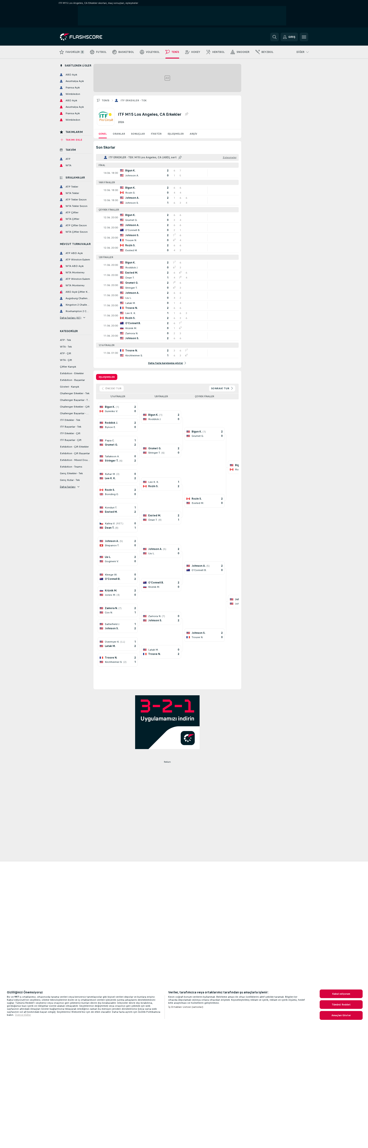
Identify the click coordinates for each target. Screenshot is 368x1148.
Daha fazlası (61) (70, 317)
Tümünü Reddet (341, 1004)
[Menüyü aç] (304, 37)
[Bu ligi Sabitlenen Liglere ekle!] (186, 114)
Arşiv (193, 133)
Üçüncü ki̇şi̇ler (23, 1014)
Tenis (106, 100)
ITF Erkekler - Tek (134, 100)
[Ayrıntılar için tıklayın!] (167, 173)
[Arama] (274, 37)
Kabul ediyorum (341, 993)
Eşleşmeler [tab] (107, 377)
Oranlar (119, 133)
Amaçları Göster (341, 1015)
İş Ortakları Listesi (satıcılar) (185, 1006)
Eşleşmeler (176, 133)
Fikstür (156, 133)
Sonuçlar (138, 133)
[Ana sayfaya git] (89, 37)
